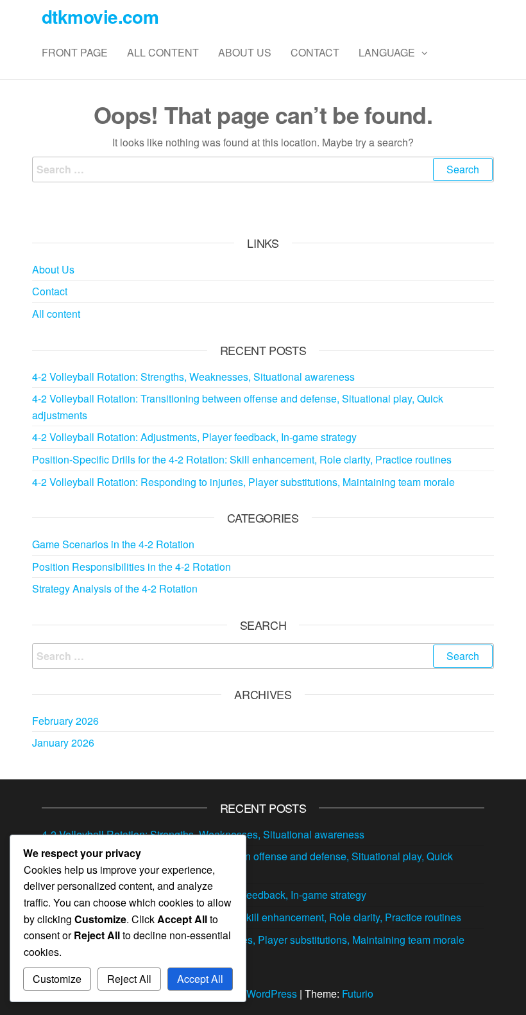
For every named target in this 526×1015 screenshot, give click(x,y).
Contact (315, 52)
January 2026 (63, 742)
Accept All (200, 978)
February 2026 (65, 720)
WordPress (271, 993)
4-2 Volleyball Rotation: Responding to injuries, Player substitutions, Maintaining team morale (243, 481)
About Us (244, 52)
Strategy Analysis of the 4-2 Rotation (115, 588)
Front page (75, 52)
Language (387, 52)
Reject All (129, 978)
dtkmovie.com (100, 16)
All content (163, 52)
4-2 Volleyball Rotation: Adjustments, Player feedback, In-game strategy (194, 436)
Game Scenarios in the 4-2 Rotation (113, 544)
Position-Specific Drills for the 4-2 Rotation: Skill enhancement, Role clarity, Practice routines (242, 459)
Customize (57, 978)
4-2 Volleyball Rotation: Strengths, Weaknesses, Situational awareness (193, 376)
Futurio (357, 993)
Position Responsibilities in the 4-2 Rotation (131, 566)
